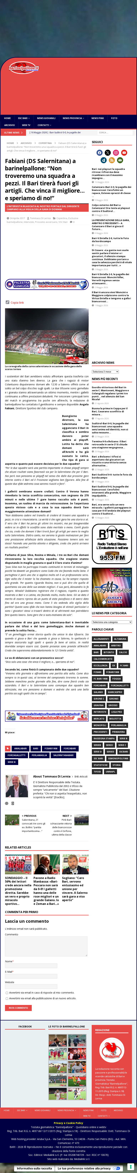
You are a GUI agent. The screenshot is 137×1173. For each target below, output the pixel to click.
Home (7, 118)
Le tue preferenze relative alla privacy (84, 1168)
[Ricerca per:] (115, 132)
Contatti (43, 125)
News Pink (98, 118)
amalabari (20, 748)
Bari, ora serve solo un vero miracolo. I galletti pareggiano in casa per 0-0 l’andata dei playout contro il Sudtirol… (111, 509)
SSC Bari (22, 118)
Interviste (29, 222)
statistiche (101, 765)
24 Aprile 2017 (17, 218)
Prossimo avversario (46, 222)
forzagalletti (16, 755)
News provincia (72, 118)
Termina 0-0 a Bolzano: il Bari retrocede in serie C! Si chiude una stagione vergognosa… (109, 444)
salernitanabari (63, 755)
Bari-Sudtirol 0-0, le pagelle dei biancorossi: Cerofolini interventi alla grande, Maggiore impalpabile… (111, 491)
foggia (116, 678)
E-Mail (8, 971)
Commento (11, 934)
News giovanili (46, 118)
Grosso (113, 705)
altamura (120, 638)
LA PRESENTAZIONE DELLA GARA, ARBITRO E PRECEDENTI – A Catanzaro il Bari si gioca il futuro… (111, 225)
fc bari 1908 (100, 678)
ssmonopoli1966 (118, 758)
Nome (8, 961)
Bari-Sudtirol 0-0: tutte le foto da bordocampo (112, 476)
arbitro (116, 645)
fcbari (97, 672)
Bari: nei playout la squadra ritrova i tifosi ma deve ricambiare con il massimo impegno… (108, 173)
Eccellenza (100, 665)
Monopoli (100, 725)
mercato (99, 718)
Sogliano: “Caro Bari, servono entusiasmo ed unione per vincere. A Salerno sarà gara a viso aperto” (75, 889)
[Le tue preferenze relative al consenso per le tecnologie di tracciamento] (130, 1166)
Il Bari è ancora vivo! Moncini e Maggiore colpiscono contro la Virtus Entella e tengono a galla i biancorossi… (111, 297)
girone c (99, 698)
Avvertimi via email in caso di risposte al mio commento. (41, 992)
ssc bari (98, 758)
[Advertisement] (68, 29)
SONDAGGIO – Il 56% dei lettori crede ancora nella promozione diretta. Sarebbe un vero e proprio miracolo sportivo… (18, 891)
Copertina (62, 218)
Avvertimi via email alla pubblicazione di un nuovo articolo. (42, 998)
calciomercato (103, 658)
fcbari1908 (51, 748)
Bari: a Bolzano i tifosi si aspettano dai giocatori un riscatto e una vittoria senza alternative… (109, 461)
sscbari (123, 751)
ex (113, 665)
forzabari (70, 748)
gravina (98, 705)
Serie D (98, 751)
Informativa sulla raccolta (34, 1168)
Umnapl (110, 771)
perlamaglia (39, 755)
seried (110, 751)
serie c (122, 745)
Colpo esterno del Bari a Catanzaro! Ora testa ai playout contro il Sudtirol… (111, 208)
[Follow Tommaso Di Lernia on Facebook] (11, 803)
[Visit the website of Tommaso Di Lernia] (6, 803)
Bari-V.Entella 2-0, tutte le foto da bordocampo (110, 240)
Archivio (9, 125)
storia (117, 765)
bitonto (109, 652)
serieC (109, 745)
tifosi (97, 771)
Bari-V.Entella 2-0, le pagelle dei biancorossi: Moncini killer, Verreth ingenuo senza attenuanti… (110, 279)
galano (98, 692)
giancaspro (115, 692)
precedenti (100, 731)
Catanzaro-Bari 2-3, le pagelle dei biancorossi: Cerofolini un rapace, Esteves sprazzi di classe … (111, 191)
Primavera (118, 731)
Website (9, 982)
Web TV (26, 125)
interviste (100, 711)
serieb (97, 745)
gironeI (113, 698)
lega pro (116, 711)
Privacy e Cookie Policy (68, 1123)
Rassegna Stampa (104, 738)
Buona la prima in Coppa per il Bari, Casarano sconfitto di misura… (110, 411)
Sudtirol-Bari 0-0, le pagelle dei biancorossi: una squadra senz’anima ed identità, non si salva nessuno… (110, 428)
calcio (123, 652)
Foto (114, 118)
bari (35, 748)
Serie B (12, 762)
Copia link (17, 302)
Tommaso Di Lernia (40, 218)
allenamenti (101, 638)
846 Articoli (81, 776)
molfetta (115, 718)
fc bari (124, 665)
